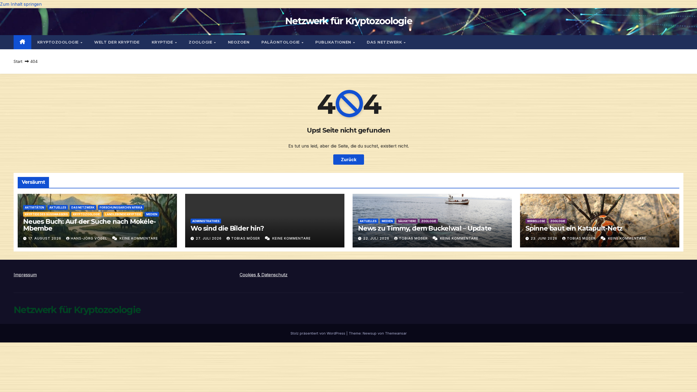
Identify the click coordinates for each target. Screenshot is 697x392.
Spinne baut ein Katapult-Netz (573, 228)
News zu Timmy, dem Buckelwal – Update (424, 228)
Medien (151, 214)
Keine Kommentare (139, 238)
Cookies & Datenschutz (264, 274)
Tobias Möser (246, 238)
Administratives (205, 221)
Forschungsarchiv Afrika (121, 207)
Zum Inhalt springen (21, 4)
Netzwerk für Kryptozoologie (348, 21)
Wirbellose (536, 221)
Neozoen (239, 42)
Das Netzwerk (385, 42)
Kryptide (163, 42)
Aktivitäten (34, 207)
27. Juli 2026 (209, 238)
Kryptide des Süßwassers (46, 214)
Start (18, 61)
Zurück (348, 159)
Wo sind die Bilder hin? (227, 228)
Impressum (25, 274)
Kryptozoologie (58, 42)
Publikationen (333, 42)
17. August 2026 (45, 238)
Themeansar (396, 333)
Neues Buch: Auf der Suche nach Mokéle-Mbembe (89, 225)
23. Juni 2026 (544, 238)
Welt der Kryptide (117, 42)
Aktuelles (57, 207)
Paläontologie (281, 42)
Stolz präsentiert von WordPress (318, 333)
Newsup (370, 333)
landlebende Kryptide (123, 214)
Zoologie (201, 42)
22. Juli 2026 (376, 238)
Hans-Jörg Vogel (89, 238)
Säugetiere (407, 221)
